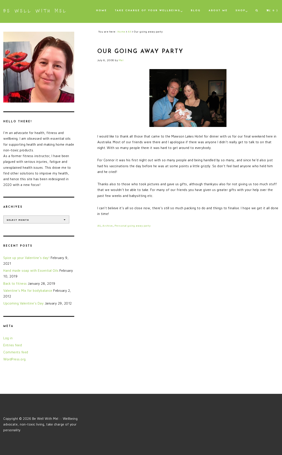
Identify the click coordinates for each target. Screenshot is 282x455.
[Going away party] (188, 98)
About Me (218, 10)
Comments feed (15, 352)
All (99, 225)
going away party (138, 225)
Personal (121, 225)
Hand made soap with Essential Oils (30, 270)
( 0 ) (273, 10)
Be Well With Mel (35, 11)
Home (101, 10)
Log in (8, 338)
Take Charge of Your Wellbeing (147, 10)
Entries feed (12, 345)
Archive (107, 225)
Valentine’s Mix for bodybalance (27, 290)
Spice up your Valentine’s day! (26, 258)
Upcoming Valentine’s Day (23, 303)
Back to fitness (15, 283)
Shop (240, 10)
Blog (196, 10)
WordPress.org (14, 359)
